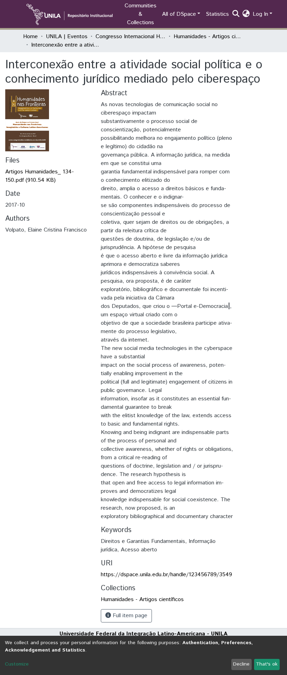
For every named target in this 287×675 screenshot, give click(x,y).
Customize (17, 664)
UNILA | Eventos (67, 37)
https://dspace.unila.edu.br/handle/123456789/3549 (166, 575)
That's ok (267, 664)
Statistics (217, 14)
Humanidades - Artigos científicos (209, 37)
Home (30, 37)
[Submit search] (236, 14)
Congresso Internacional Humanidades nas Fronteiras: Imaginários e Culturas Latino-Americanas (131, 37)
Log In (260, 14)
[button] (246, 14)
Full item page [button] (129, 616)
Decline (241, 664)
